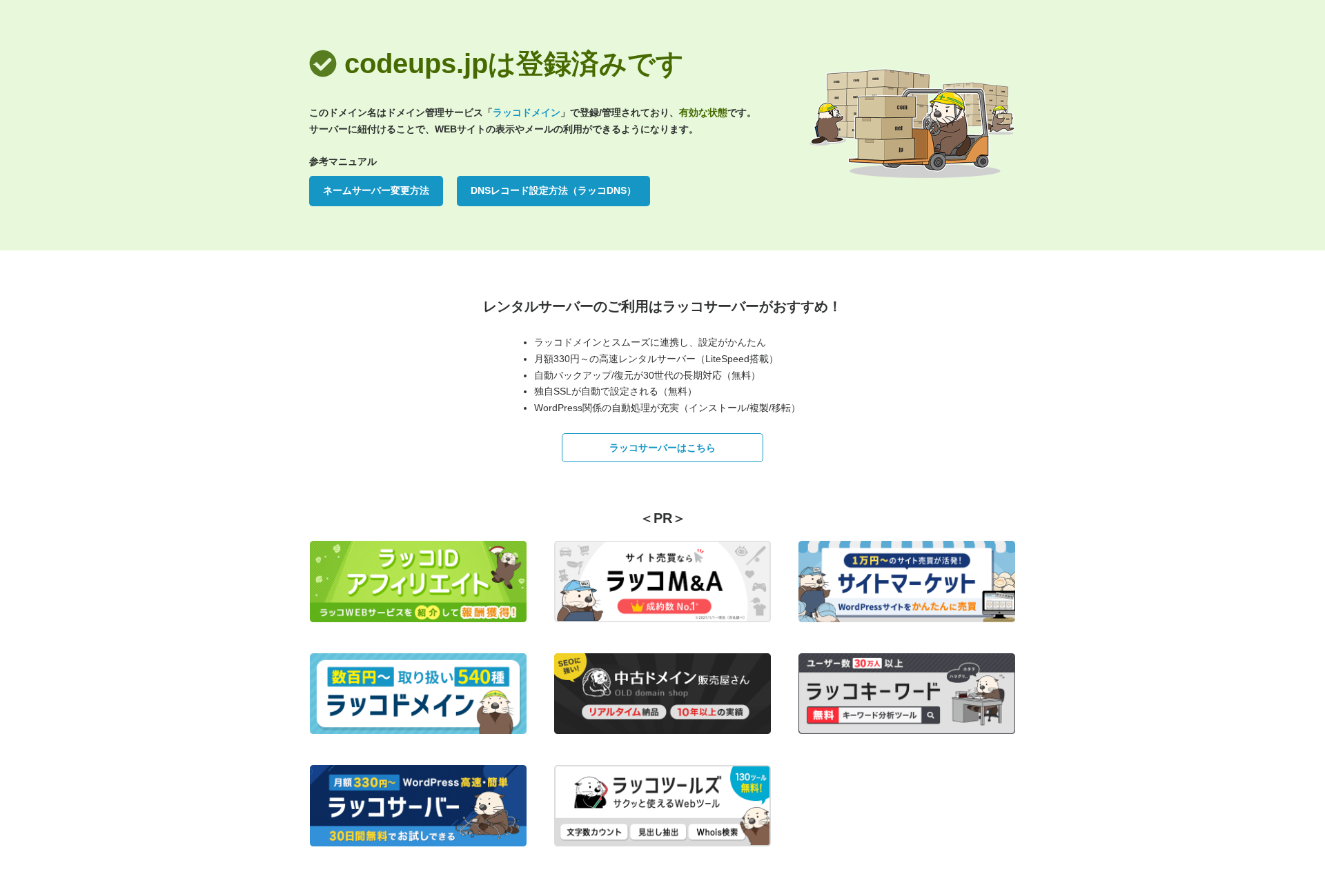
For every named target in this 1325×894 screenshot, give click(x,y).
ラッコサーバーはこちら (662, 447)
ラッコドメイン (526, 112)
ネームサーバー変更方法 (376, 190)
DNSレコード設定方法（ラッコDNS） (553, 190)
